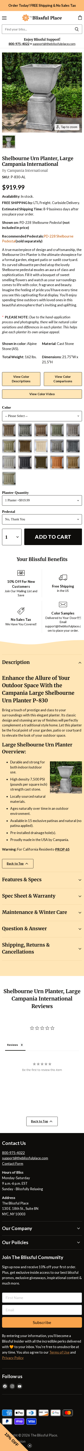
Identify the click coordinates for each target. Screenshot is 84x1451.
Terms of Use (59, 1352)
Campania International (27, 170)
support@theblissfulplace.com (54, 44)
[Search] (76, 29)
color (6, 407)
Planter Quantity (15, 493)
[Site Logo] (42, 17)
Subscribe (42, 1322)
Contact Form (12, 1163)
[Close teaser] (30, 1446)
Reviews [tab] (12, 1045)
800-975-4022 (19, 44)
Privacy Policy (13, 1358)
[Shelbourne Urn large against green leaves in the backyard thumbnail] (8, 141)
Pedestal (8, 512)
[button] (14, 1436)
